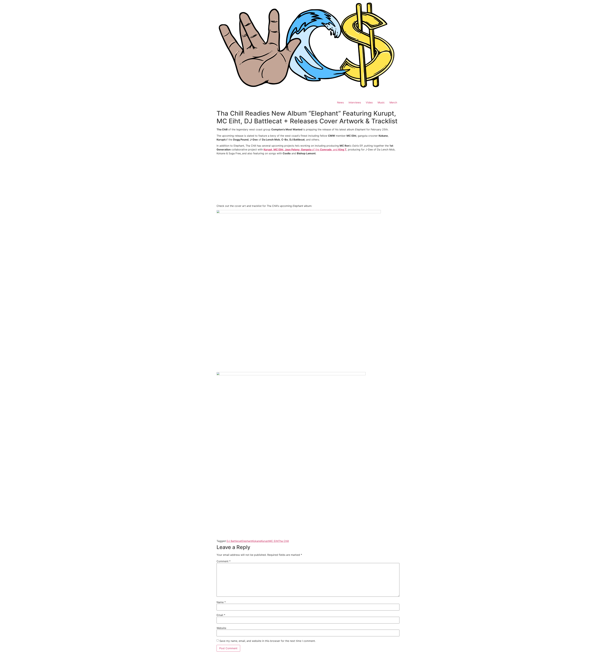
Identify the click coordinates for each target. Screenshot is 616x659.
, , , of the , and (305, 149)
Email (221, 615)
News (340, 102)
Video (369, 102)
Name (221, 602)
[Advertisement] (308, 180)
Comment (224, 561)
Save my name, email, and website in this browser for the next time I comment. (267, 641)
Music (381, 102)
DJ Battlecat (234, 541)
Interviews (355, 102)
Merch (393, 102)
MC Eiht (273, 541)
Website (221, 628)
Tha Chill (283, 541)
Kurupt (265, 541)
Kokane (256, 541)
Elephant (247, 541)
